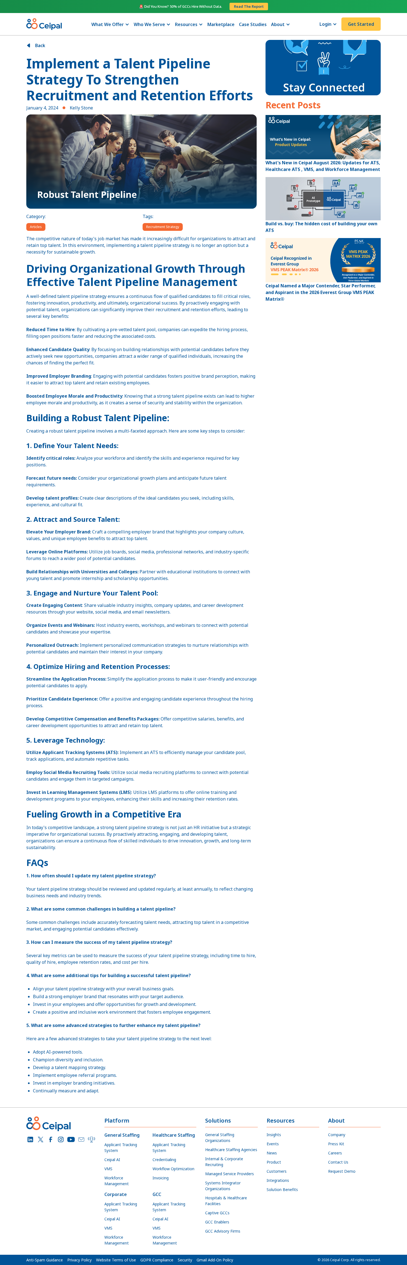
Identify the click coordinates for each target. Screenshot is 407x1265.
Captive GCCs (217, 1212)
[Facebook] (51, 1140)
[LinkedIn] (30, 1140)
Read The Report (249, 6)
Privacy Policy (79, 1260)
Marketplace (221, 24)
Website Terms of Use (116, 1260)
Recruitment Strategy (162, 226)
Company (336, 1134)
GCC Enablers (217, 1222)
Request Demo (342, 1171)
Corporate (115, 1194)
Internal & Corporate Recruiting (224, 1161)
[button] (110, 24)
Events (273, 1143)
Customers (277, 1171)
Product (274, 1162)
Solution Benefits (282, 1189)
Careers (335, 1153)
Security (185, 1260)
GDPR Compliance (156, 1260)
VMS (108, 1168)
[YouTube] (71, 1140)
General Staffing (122, 1135)
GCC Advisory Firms (222, 1231)
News (272, 1153)
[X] (41, 1140)
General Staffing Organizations (219, 1137)
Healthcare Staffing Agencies (231, 1149)
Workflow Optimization (173, 1168)
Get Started (361, 24)
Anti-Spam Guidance (44, 1260)
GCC (157, 1194)
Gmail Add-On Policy (215, 1260)
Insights (274, 1134)
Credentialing (164, 1159)
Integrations (278, 1180)
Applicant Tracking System (120, 1147)
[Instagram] (61, 1140)
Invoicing (161, 1177)
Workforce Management (116, 1180)
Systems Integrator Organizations (223, 1185)
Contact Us (338, 1162)
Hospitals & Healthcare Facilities (226, 1200)
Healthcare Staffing (174, 1135)
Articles (36, 226)
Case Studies (253, 24)
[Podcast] (91, 1140)
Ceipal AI (112, 1159)
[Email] (81, 1140)
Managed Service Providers (229, 1173)
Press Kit (336, 1143)
